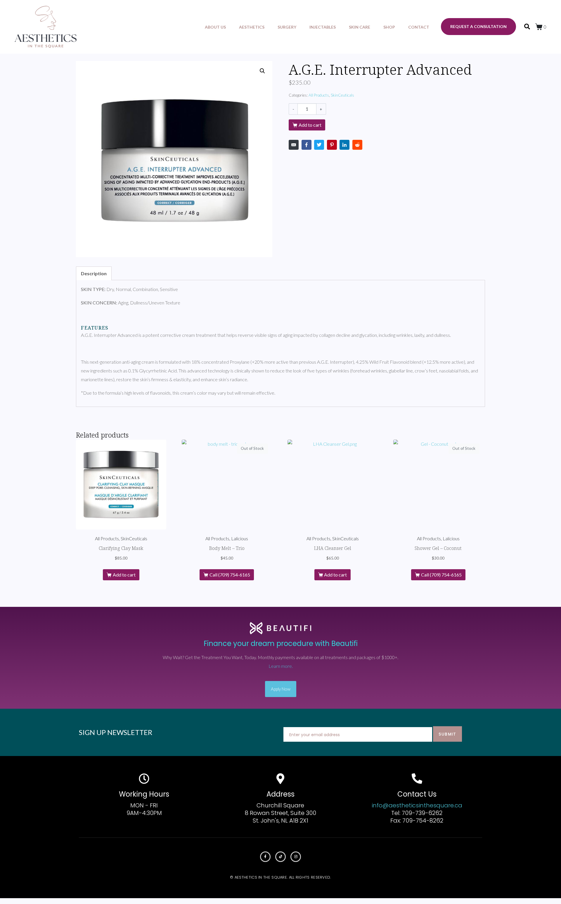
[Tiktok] (280, 856)
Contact (418, 27)
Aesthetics (251, 27)
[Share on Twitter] (319, 145)
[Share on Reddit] (357, 145)
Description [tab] (94, 273)
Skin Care (359, 27)
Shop (389, 27)
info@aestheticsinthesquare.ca (417, 805)
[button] (262, 71)
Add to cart (310, 125)
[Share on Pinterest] (332, 145)
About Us (215, 27)
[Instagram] (295, 856)
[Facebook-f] (265, 856)
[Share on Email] (294, 145)
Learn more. (281, 666)
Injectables (322, 27)
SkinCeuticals (342, 95)
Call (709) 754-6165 (229, 574)
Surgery (287, 27)
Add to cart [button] (124, 574)
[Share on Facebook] (306, 145)
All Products (319, 95)
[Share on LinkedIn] (344, 145)
